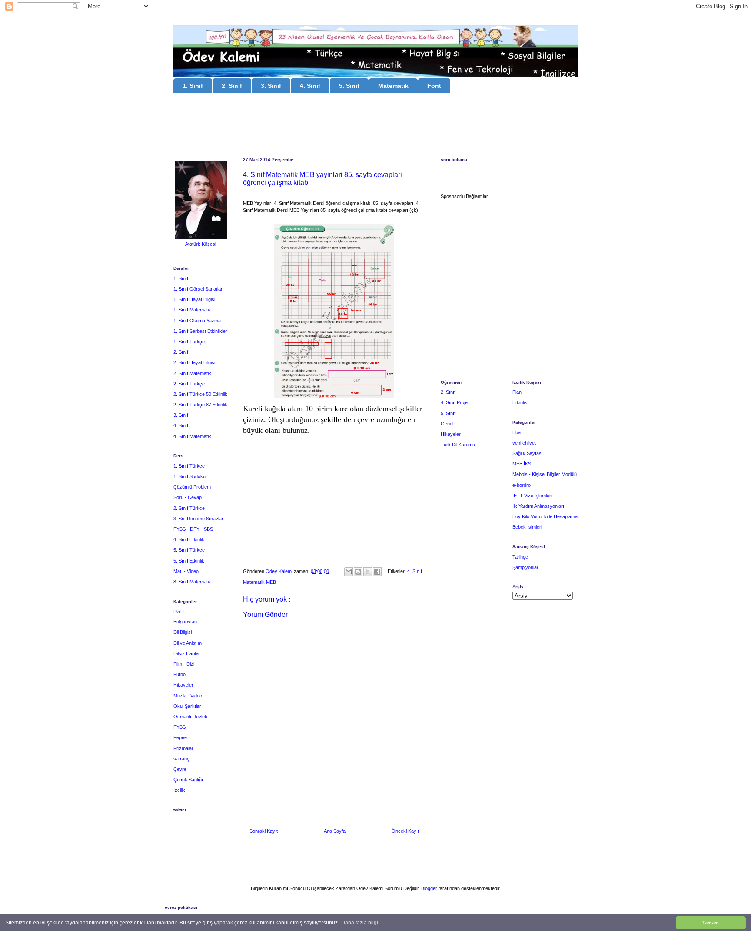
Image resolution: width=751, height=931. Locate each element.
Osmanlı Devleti (190, 716)
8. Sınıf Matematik (192, 581)
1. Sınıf (193, 85)
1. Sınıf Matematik (192, 309)
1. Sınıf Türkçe (189, 341)
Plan (517, 392)
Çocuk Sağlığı (188, 779)
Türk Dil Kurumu (458, 444)
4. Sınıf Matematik (192, 436)
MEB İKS (521, 463)
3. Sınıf (271, 85)
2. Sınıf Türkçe (189, 383)
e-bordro (521, 485)
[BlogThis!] (358, 571)
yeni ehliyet (524, 442)
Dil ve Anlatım (187, 643)
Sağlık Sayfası (527, 453)
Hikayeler (183, 684)
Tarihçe (520, 556)
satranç (181, 758)
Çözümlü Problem (192, 486)
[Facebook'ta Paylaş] (377, 571)
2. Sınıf (232, 85)
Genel (447, 423)
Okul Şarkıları (188, 706)
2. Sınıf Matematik (192, 373)
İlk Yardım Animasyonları (538, 506)
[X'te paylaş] (367, 571)
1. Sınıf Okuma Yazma (197, 320)
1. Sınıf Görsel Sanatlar (198, 288)
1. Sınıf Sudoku (189, 476)
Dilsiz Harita (186, 653)
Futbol (179, 674)
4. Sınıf (310, 85)
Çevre (179, 769)
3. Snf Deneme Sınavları (199, 518)
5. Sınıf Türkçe (189, 550)
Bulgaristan (185, 621)
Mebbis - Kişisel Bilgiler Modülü (544, 474)
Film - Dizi (183, 663)
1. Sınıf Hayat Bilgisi (194, 299)
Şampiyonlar (525, 567)
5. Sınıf (349, 85)
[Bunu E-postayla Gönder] (348, 571)
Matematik (393, 85)
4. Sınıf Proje (454, 402)
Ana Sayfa (335, 831)
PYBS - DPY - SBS (193, 529)
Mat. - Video (186, 571)
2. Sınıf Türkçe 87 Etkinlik (200, 404)
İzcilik (179, 790)
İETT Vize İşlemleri (532, 495)
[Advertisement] (375, 126)
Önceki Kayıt (405, 831)
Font (434, 85)
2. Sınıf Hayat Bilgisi (194, 362)
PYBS (179, 727)
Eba (516, 432)
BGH (178, 611)
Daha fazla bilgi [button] (359, 923)
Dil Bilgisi (182, 632)
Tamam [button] (710, 922)
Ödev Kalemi (280, 571)
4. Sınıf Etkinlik (188, 539)
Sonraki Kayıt (263, 831)
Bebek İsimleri (527, 526)
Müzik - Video (187, 695)
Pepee (180, 737)
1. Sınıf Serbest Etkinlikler (200, 331)
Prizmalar (183, 748)
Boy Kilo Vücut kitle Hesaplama (545, 516)
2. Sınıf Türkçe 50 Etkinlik (200, 394)
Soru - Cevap (187, 497)
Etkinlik (519, 402)
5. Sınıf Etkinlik (188, 560)
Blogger (429, 888)
